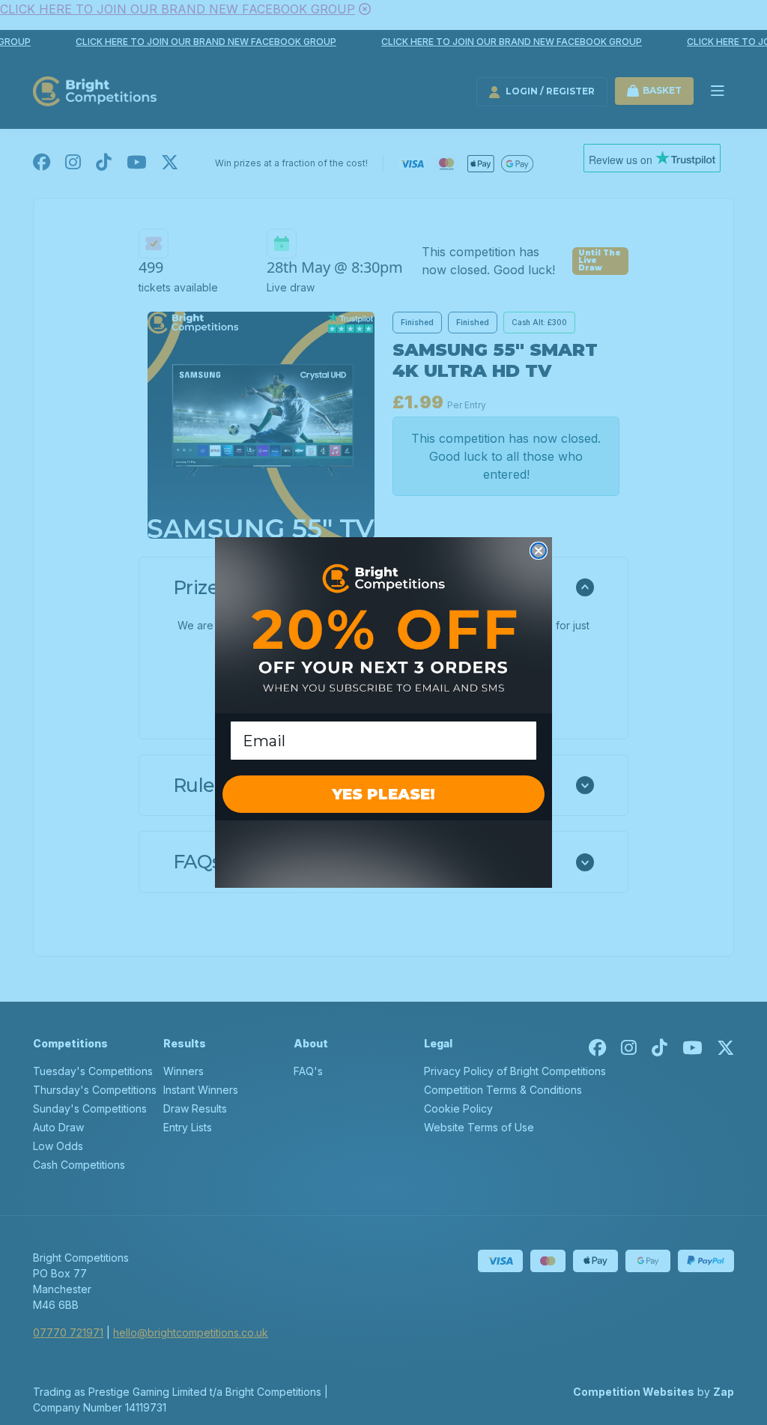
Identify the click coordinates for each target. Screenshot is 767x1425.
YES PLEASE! (383, 794)
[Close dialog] (538, 550)
